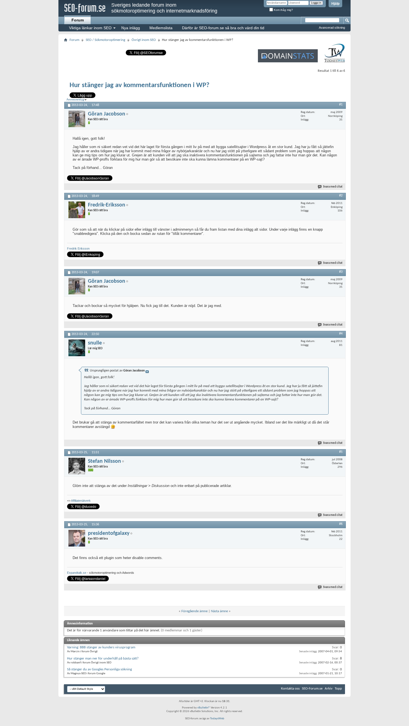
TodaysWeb (217, 718)
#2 (341, 195)
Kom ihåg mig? (283, 9)
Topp (338, 688)
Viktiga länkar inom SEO (90, 28)
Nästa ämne (219, 611)
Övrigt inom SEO (144, 40)
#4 (341, 333)
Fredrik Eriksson (78, 248)
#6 (341, 524)
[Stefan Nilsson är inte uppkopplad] (76, 466)
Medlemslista (161, 28)
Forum (78, 20)
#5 (341, 452)
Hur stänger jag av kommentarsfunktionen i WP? (140, 85)
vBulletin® (203, 707)
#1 (341, 104)
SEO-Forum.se (312, 688)
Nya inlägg (130, 28)
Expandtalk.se (76, 572)
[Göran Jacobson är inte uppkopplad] (76, 118)
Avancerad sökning (332, 27)
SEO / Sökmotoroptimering (105, 40)
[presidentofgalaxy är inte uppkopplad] (76, 538)
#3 (341, 272)
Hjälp (335, 4)
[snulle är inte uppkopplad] (76, 347)
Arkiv (328, 688)
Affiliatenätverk (81, 500)
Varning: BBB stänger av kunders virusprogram (101, 647)
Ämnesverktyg (75, 99)
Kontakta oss (290, 688)
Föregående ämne (194, 611)
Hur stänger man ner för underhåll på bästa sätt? (103, 658)
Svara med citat (333, 186)
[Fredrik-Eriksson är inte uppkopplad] (76, 209)
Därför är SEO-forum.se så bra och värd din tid (223, 28)
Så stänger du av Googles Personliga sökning (99, 669)
